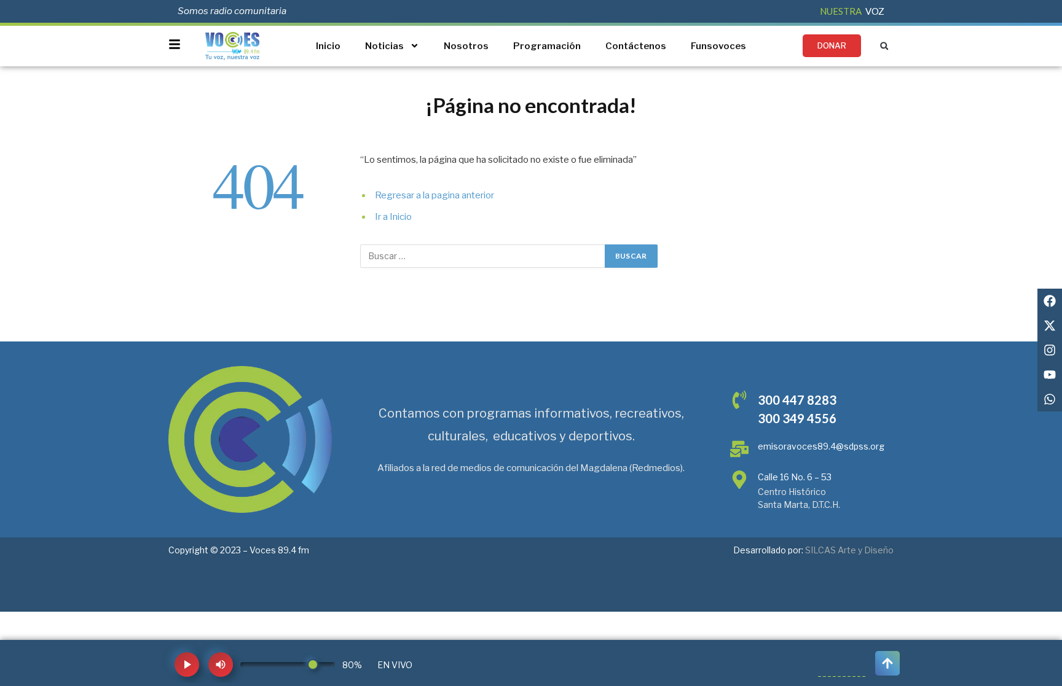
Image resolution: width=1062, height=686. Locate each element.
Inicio (328, 46)
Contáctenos (635, 46)
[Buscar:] (483, 256)
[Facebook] (1049, 301)
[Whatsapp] (1049, 399)
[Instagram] (1049, 350)
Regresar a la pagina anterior (434, 195)
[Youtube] (1049, 374)
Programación (547, 46)
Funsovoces (718, 46)
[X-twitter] (1049, 325)
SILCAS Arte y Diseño (849, 550)
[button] (884, 45)
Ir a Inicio (393, 216)
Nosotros (466, 46)
